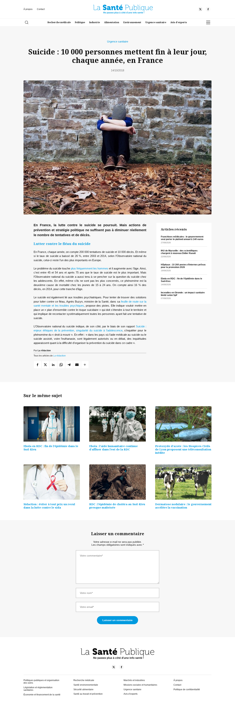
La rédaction (59, 355)
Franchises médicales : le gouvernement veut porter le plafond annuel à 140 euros (182, 238)
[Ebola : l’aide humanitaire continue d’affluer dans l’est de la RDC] (117, 424)
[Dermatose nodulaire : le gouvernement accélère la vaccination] (183, 482)
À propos (28, 9)
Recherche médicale (59, 22)
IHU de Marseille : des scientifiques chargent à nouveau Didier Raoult (179, 252)
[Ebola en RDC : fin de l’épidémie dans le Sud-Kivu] (52, 424)
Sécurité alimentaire (83, 689)
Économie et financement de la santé (42, 694)
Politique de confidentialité (186, 689)
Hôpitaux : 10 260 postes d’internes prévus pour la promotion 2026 (183, 266)
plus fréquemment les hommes (89, 268)
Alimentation (111, 22)
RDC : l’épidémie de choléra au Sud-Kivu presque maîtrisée (117, 505)
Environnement (132, 22)
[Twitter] (200, 9)
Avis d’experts (178, 22)
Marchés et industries (134, 680)
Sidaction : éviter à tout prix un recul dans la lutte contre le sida (49, 505)
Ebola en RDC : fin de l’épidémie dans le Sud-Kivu (51, 447)
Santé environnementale (85, 685)
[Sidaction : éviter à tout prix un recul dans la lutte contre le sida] (52, 482)
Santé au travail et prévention (88, 694)
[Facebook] (208, 9)
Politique (80, 22)
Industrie (94, 22)
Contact (41, 9)
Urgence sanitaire (155, 22)
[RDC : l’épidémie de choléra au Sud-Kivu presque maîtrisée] (117, 482)
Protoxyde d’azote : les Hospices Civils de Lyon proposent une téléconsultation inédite (183, 449)
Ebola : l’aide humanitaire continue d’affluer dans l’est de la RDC (113, 447)
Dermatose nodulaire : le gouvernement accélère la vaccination (183, 505)
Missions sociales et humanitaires (140, 685)
